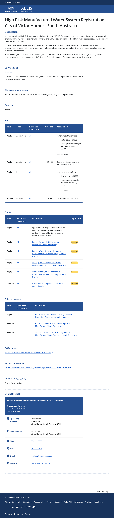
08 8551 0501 (36, 448)
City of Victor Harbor (40, 463)
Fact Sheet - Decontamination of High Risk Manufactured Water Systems (52, 324)
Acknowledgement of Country (19, 514)
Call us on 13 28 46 (23, 507)
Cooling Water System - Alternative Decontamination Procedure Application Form (49, 254)
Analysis (89, 502)
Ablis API (68, 502)
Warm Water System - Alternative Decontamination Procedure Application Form (49, 274)
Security (58, 502)
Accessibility (39, 502)
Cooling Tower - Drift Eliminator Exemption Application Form (45, 243)
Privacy (50, 502)
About (8, 502)
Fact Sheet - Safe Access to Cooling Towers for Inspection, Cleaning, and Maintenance (54, 315)
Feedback (98, 502)
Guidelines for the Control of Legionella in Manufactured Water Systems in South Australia (56, 333)
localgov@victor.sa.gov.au (41, 456)
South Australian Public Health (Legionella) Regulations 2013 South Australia (38, 368)
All (30, 136)
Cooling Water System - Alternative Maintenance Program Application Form (49, 264)
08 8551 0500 (36, 441)
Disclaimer (28, 502)
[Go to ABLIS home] (18, 9)
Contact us (78, 502)
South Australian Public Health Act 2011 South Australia (29, 352)
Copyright (16, 502)
